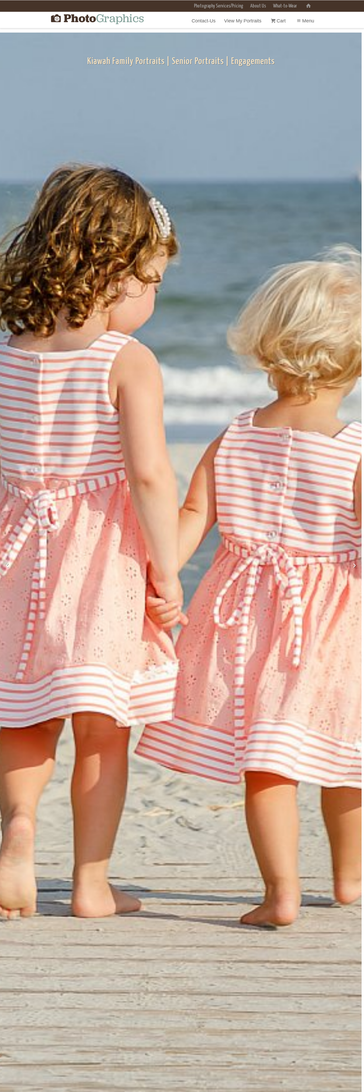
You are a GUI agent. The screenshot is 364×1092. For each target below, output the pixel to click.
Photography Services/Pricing (218, 6)
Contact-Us (204, 20)
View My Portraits (242, 20)
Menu (308, 20)
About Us (258, 6)
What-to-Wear (285, 6)
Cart (282, 20)
